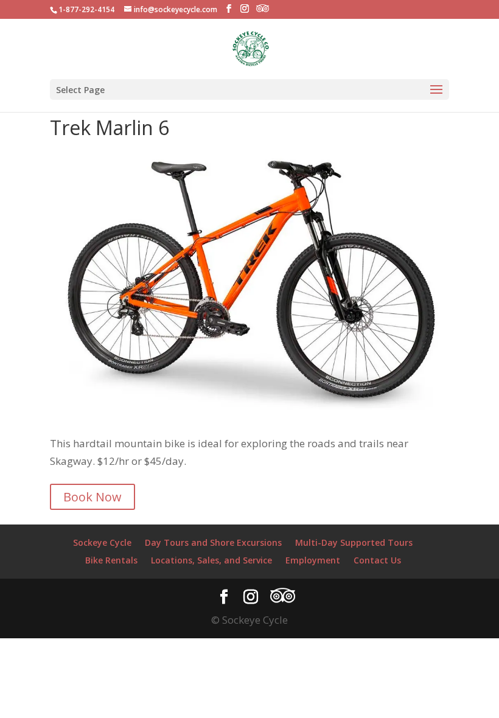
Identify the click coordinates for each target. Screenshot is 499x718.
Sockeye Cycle (102, 542)
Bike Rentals (111, 560)
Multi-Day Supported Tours (354, 542)
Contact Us (377, 560)
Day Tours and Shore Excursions (213, 542)
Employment (312, 560)
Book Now (92, 497)
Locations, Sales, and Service (211, 560)
